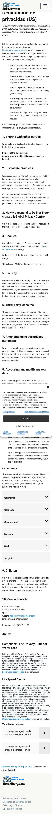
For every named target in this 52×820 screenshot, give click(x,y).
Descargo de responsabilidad (17, 802)
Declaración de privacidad (22, 432)
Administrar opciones (26, 426)
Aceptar (26, 418)
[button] (47, 387)
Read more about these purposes (37, 412)
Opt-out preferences (7, 432)
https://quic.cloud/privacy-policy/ (16, 719)
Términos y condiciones (14, 798)
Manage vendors (9, 412)
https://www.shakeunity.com (14, 50)
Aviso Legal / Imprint (40, 432)
